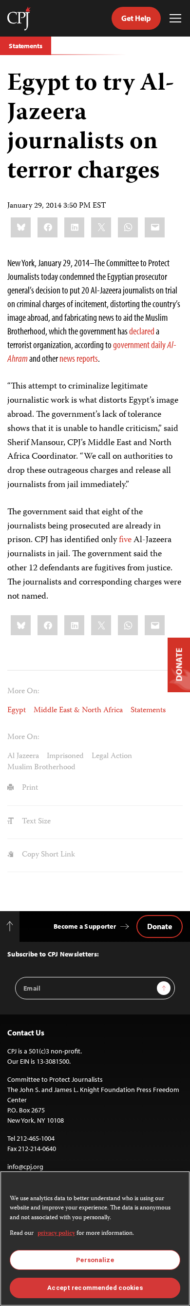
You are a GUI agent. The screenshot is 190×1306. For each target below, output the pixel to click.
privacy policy (56, 1233)
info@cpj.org (25, 1166)
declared (141, 331)
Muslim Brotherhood (41, 767)
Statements (25, 45)
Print (29, 788)
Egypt (16, 710)
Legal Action (112, 756)
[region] (95, 1238)
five (125, 540)
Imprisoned (65, 756)
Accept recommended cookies (94, 1287)
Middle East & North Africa (78, 710)
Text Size (35, 822)
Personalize (95, 1260)
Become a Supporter (85, 926)
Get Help (136, 18)
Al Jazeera (23, 756)
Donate (159, 926)
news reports (78, 358)
